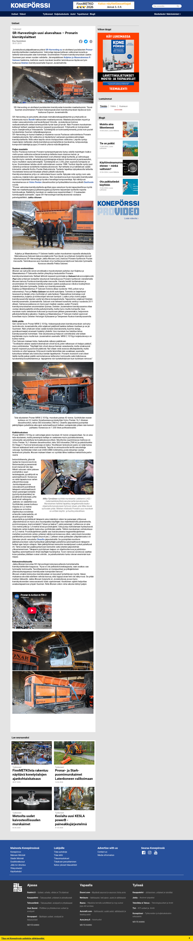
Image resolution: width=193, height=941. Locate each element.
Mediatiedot (160, 14)
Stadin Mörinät (17, 858)
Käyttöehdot (16, 871)
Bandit (32, 119)
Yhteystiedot (16, 868)
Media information (106, 855)
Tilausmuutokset (61, 858)
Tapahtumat (82, 14)
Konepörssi (15, 852)
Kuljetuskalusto (61, 14)
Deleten (24, 62)
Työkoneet (48, 14)
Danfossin (88, 182)
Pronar (89, 49)
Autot (72, 14)
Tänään (103, 106)
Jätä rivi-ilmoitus (18, 865)
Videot (23, 14)
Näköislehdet (172, 14)
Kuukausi (123, 106)
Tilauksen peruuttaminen (65, 861)
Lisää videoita (131, 218)
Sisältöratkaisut (17, 861)
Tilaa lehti (58, 855)
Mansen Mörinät (17, 855)
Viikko (113, 106)
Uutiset (14, 14)
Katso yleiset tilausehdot (65, 865)
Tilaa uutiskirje (60, 852)
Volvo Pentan (35, 182)
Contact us (102, 852)
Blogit (92, 14)
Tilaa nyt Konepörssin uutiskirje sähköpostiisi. (23, 938)
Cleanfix (41, 539)
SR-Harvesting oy (54, 49)
